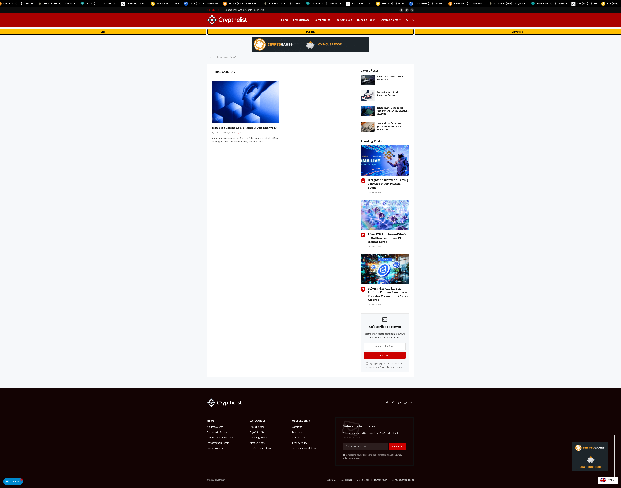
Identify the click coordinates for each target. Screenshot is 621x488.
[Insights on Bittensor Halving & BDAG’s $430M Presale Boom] (385, 160)
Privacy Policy (386, 367)
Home (284, 19)
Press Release (301, 19)
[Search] (407, 19)
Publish (310, 31)
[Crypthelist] (227, 20)
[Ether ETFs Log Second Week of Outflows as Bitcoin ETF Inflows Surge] (385, 215)
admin (217, 133)
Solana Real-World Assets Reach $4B (390, 78)
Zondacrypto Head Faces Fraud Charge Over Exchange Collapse (392, 111)
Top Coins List (343, 19)
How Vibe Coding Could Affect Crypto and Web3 (244, 128)
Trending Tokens (367, 19)
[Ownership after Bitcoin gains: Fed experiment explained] (368, 127)
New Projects (322, 19)
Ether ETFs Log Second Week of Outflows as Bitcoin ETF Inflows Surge (387, 238)
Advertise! (518, 31)
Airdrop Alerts (389, 19)
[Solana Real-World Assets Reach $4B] (368, 80)
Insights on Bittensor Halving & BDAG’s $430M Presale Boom (388, 183)
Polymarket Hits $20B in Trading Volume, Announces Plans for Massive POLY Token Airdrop (388, 294)
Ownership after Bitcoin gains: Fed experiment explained (389, 126)
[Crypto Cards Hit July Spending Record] (368, 95)
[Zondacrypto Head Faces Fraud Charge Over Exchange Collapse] (368, 111)
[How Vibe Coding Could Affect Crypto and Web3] (245, 102)
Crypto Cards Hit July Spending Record (245, 10)
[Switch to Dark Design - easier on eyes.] (412, 19)
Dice (103, 31)
